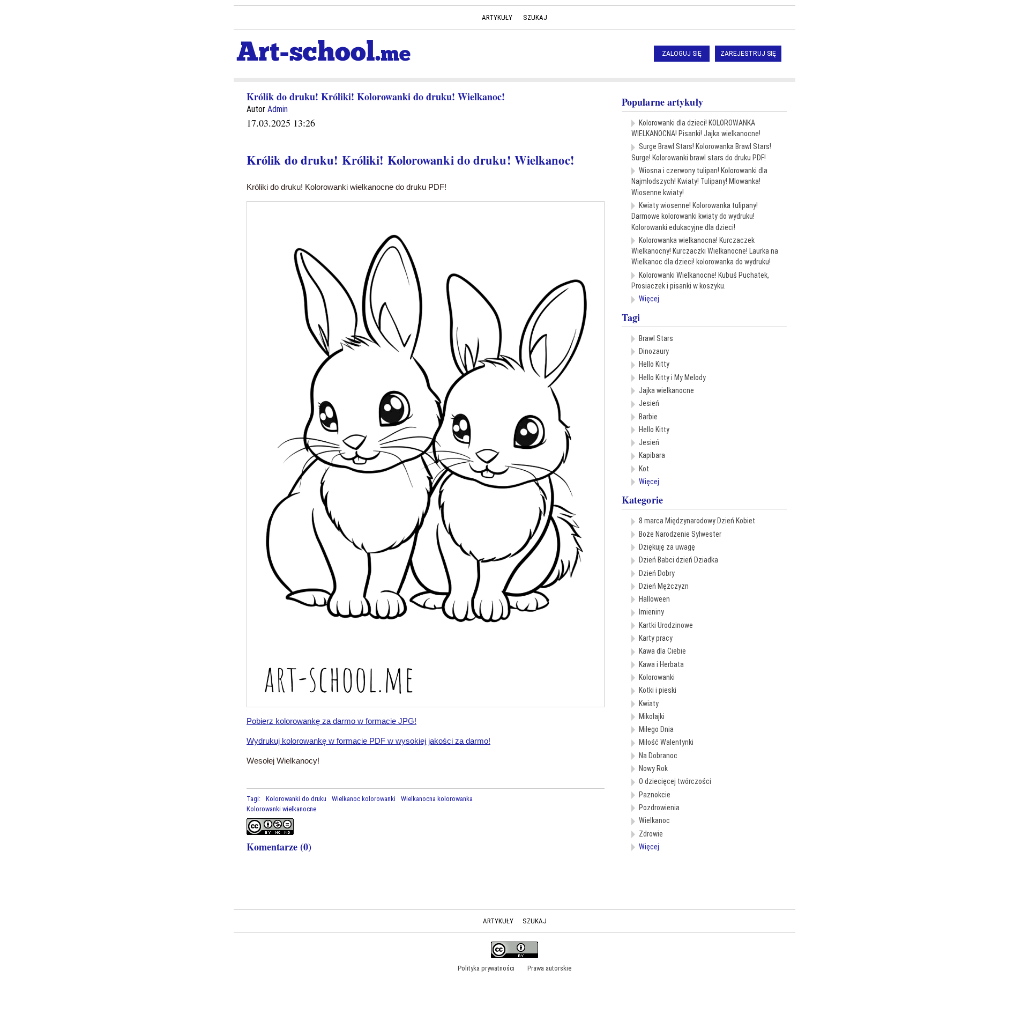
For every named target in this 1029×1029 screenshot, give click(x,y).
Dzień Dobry (657, 573)
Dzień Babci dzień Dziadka (678, 560)
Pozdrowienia (659, 807)
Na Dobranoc (658, 755)
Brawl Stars (656, 338)
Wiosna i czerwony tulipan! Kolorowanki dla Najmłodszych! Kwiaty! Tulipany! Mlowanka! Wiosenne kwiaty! (699, 181)
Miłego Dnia (656, 729)
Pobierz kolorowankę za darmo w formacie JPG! (331, 721)
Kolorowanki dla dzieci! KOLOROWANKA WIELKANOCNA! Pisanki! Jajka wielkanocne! (695, 128)
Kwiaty (649, 703)
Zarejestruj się (748, 53)
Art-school (323, 51)
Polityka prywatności (486, 968)
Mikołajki (652, 716)
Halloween (654, 599)
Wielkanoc (654, 820)
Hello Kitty (654, 364)
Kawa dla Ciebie (662, 651)
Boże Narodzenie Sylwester (680, 534)
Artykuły (497, 17)
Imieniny (651, 612)
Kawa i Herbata (661, 664)
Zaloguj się (682, 53)
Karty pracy (656, 638)
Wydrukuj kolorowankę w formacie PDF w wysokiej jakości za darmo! (368, 740)
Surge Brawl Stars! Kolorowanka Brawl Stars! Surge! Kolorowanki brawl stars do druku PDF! (701, 151)
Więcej (649, 298)
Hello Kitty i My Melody (672, 377)
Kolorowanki (657, 677)
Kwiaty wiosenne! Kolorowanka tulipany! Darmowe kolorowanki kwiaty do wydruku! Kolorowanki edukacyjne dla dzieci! (694, 216)
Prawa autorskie (549, 968)
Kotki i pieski (657, 690)
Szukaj (535, 17)
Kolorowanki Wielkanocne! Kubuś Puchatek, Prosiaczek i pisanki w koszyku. (700, 280)
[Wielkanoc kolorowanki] (523, 799)
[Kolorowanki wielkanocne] (555, 799)
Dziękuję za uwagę (667, 547)
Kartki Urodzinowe (666, 625)
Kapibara (652, 455)
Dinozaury (654, 351)
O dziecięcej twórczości (675, 781)
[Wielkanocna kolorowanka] (539, 799)
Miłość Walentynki (666, 742)
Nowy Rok (653, 768)
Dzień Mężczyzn (664, 586)
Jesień (649, 403)
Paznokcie (654, 794)
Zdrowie (651, 834)
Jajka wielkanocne (666, 390)
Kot (644, 468)
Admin (277, 109)
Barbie (648, 416)
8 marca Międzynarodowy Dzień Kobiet (697, 520)
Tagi (631, 317)
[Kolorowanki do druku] (507, 799)
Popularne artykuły (662, 102)
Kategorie (642, 500)
